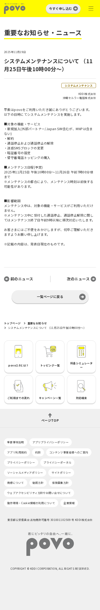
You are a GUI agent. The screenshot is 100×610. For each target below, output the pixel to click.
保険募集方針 (60, 483)
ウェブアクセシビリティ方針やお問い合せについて (39, 493)
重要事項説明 (15, 442)
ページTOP (50, 420)
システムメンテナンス (79, 85)
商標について (15, 483)
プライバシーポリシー (21, 462)
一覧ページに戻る (50, 296)
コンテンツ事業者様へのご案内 (68, 452)
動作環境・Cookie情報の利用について (31, 503)
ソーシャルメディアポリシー (25, 473)
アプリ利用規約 (17, 452)
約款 (38, 452)
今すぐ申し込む (60, 8)
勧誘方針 (38, 483)
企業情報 (69, 503)
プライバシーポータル (57, 462)
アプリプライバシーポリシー (51, 442)
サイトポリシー (61, 473)
